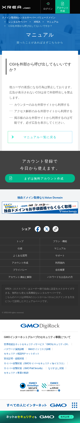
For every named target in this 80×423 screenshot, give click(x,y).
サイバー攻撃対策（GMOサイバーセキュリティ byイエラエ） (34, 363)
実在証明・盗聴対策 (14, 358)
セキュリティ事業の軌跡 (16, 372)
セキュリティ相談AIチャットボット (21, 353)
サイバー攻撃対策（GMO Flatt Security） (24, 368)
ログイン (48, 8)
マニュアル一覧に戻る (40, 137)
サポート (60, 255)
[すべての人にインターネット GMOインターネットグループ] (34, 405)
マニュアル (60, 248)
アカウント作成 (62, 9)
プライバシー (20, 269)
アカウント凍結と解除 (20, 277)
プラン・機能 (60, 241)
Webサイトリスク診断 (39, 349)
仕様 (20, 248)
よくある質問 (20, 255)
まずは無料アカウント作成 (44, 178)
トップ (20, 241)
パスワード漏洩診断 (14, 349)
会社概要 (60, 269)
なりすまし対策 (56, 368)
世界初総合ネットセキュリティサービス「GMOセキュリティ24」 (37, 344)
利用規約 (60, 262)
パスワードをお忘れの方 (60, 277)
